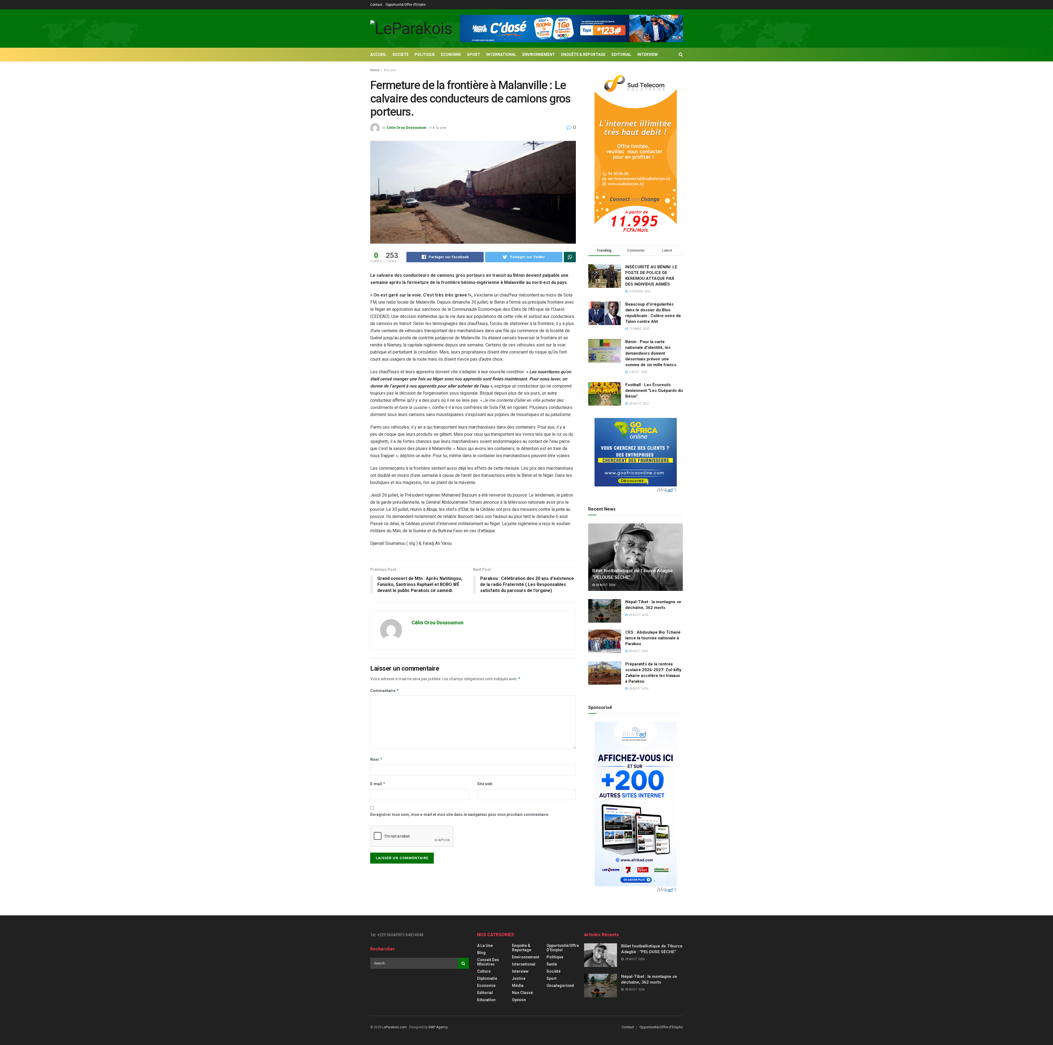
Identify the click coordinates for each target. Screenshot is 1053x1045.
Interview (647, 54)
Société (400, 54)
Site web (484, 784)
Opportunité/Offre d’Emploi (406, 5)
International (501, 54)
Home (374, 70)
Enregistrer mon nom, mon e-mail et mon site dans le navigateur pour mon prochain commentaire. (459, 814)
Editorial (621, 54)
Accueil (378, 54)
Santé (552, 964)
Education (486, 1000)
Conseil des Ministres (488, 962)
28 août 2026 (605, 585)
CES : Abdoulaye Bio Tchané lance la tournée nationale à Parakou (653, 638)
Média (517, 985)
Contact (376, 5)
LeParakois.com (394, 1027)
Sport (473, 54)
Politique (425, 54)
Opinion (519, 1000)
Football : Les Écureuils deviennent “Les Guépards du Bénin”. (654, 390)
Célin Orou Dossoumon (406, 128)
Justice (518, 978)
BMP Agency (438, 1027)
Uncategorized (560, 985)
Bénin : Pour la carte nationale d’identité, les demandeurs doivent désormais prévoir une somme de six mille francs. (651, 353)
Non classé (522, 992)
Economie (451, 54)
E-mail (378, 783)
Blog (481, 952)
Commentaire (384, 690)
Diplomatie (487, 978)
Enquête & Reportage (583, 54)
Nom (376, 759)
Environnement (538, 54)
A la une (390, 70)
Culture (484, 971)
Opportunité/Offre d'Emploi (563, 947)
